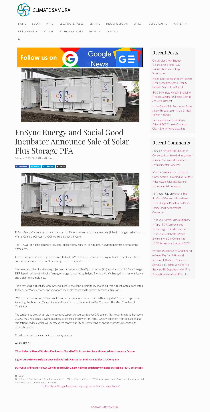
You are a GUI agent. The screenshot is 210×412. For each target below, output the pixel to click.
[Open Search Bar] (19, 39)
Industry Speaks (117, 23)
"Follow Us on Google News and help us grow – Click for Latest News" (80, 386)
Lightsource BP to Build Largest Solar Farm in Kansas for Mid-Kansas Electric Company (67, 359)
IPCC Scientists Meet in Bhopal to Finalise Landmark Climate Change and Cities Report (171, 96)
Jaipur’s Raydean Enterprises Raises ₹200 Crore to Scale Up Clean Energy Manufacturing (169, 124)
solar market (138, 379)
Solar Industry (124, 379)
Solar (36, 23)
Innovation (26, 31)
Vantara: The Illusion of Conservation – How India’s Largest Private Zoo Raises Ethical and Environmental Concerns (171, 203)
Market (178, 23)
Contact (112, 31)
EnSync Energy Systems (53, 379)
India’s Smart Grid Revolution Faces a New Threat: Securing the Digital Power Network (172, 110)
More (92, 31)
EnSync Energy (34, 379)
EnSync (22, 379)
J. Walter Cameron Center (78, 379)
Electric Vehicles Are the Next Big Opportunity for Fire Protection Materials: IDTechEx (171, 269)
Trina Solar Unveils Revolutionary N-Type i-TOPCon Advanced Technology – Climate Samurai (171, 224)
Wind (49, 23)
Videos (48, 31)
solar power (50, 382)
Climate (94, 23)
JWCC (95, 379)
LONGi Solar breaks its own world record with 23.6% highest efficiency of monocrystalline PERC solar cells (79, 367)
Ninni (155, 172)
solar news (20, 382)
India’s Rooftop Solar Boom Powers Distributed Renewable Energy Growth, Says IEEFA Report (172, 83)
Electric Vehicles (71, 23)
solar (101, 379)
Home (22, 23)
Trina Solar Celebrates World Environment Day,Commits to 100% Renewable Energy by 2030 (171, 238)
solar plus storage (35, 382)
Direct (138, 23)
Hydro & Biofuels (71, 31)
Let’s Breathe (158, 23)
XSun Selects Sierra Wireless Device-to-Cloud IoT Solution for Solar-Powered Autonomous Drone (75, 351)
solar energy (110, 379)
